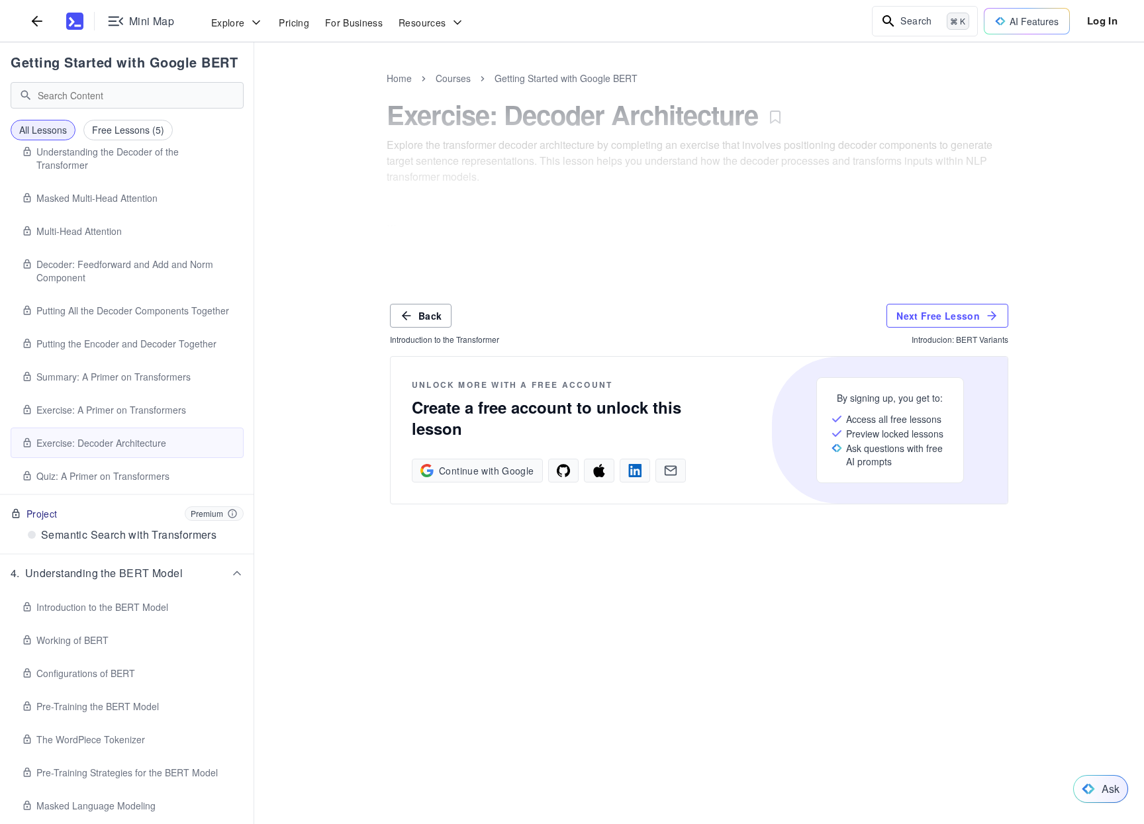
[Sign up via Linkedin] (635, 470)
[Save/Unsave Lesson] (775, 117)
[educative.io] (74, 21)
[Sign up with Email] (670, 470)
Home (399, 78)
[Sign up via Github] (563, 470)
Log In (1102, 20)
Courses (453, 78)
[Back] (37, 20)
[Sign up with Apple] (599, 470)
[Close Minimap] (254, 93)
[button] (127, 573)
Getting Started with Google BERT (124, 61)
